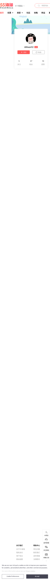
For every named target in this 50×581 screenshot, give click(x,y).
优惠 (9, 13)
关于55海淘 (20, 549)
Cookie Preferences (13, 576)
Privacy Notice (30, 571)
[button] (20, 6)
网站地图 (19, 559)
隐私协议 (19, 552)
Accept (37, 576)
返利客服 (36, 556)
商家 (19, 13)
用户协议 (19, 556)
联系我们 (36, 552)
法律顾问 (36, 559)
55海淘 (6, 6)
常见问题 (36, 549)
